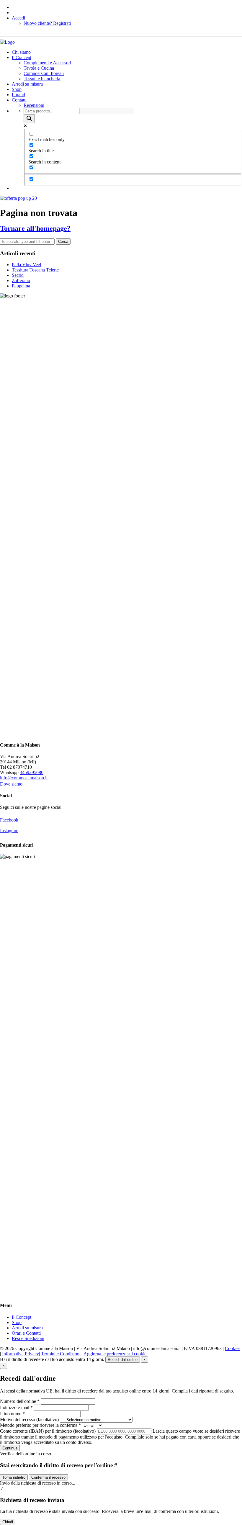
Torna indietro (13, 1477)
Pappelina (21, 285)
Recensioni (34, 105)
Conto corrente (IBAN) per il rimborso (48, 1431)
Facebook (9, 819)
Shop (17, 89)
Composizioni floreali (44, 73)
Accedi (18, 17)
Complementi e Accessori (47, 62)
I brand (18, 94)
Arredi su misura (27, 83)
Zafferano (21, 280)
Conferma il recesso (48, 1477)
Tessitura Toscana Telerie (35, 269)
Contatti (19, 99)
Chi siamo (21, 52)
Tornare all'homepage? (35, 228)
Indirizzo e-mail (16, 1407)
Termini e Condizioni (61, 1353)
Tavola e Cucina (39, 68)
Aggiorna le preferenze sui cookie (115, 1353)
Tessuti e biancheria (42, 78)
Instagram (9, 830)
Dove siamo (11, 783)
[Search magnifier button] (29, 118)
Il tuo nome (12, 1413)
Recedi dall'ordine (123, 1359)
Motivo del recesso (29, 1419)
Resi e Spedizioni (28, 1338)
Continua (9, 1448)
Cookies (232, 1348)
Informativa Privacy (20, 1353)
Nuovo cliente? (47, 23)
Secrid (18, 275)
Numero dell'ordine (20, 1401)
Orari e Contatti (26, 1333)
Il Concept (21, 57)
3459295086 (31, 772)
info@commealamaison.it (24, 777)
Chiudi (7, 1522)
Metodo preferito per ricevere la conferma (40, 1425)
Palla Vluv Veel (26, 264)
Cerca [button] (63, 241)
